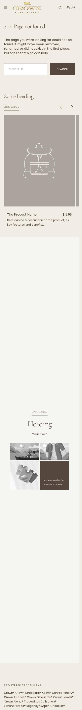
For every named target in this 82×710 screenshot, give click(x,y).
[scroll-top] (69, 701)
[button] (60, 7)
